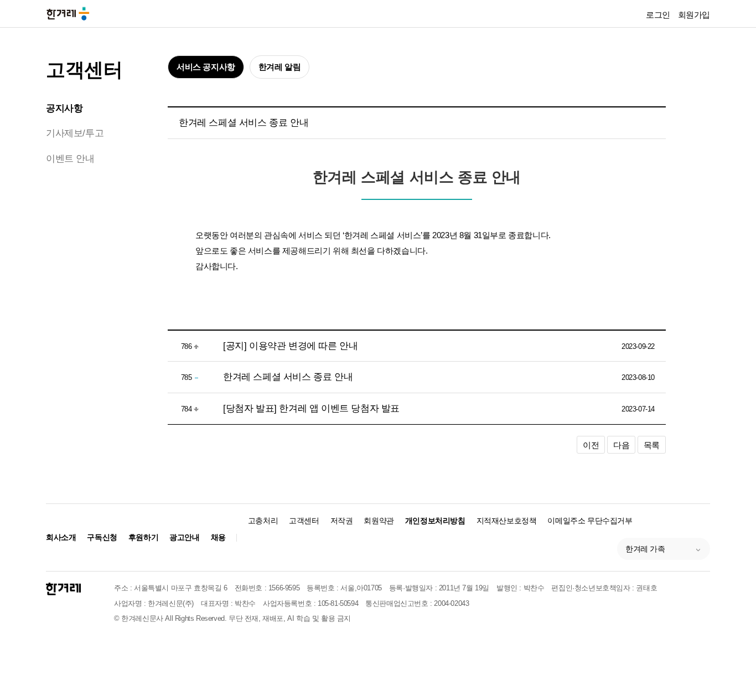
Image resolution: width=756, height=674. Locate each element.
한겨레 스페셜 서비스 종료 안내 (288, 377)
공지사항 (64, 108)
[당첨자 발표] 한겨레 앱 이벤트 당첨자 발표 (311, 408)
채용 (218, 537)
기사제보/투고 (74, 133)
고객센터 (84, 69)
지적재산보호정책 (507, 520)
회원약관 (378, 520)
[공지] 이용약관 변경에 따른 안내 (290, 346)
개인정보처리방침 (435, 520)
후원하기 (143, 537)
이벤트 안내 (70, 158)
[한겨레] (63, 589)
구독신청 (102, 537)
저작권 (341, 520)
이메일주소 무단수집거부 (589, 520)
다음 (621, 445)
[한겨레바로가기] (68, 13)
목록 (652, 445)
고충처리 (263, 520)
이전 (591, 445)
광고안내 (184, 537)
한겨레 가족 (645, 548)
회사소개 (61, 537)
